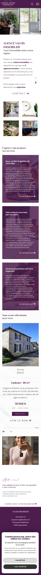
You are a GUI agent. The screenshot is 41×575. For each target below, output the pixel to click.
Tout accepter (20, 567)
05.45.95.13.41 (20, 517)
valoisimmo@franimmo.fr (20, 520)
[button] (3, 431)
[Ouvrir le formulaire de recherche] (32, 4)
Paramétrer (20, 560)
